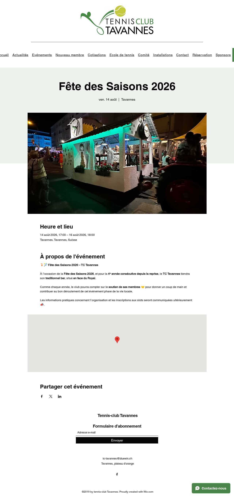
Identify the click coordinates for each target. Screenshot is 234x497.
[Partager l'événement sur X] (50, 396)
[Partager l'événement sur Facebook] (42, 396)
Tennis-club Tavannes (118, 415)
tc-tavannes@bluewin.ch (117, 458)
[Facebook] (117, 474)
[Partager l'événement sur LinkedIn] (59, 396)
